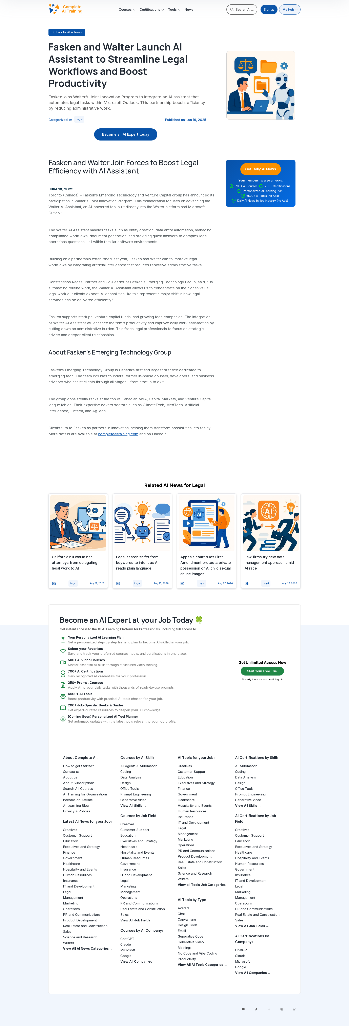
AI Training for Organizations (85, 794)
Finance (69, 852)
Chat (181, 914)
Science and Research (80, 937)
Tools (172, 9)
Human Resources (77, 875)
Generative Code (190, 936)
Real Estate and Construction (85, 926)
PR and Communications (82, 915)
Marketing (70, 903)
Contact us (71, 772)
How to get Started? (78, 766)
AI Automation (246, 766)
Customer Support (77, 835)
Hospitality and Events (80, 869)
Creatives (70, 830)
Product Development (80, 920)
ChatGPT (127, 939)
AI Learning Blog (76, 806)
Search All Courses (78, 789)
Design (125, 783)
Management (73, 898)
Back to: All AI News (69, 32)
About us (70, 777)
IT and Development (78, 886)
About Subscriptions (79, 783)
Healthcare (71, 864)
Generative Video (133, 800)
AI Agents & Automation (138, 766)
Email (182, 931)
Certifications (150, 9)
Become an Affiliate (78, 800)
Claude (125, 944)
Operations (71, 909)
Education (70, 841)
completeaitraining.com (118, 434)
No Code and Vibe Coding (197, 953)
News (189, 9)
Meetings (184, 948)
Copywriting (187, 919)
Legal (79, 119)
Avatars (183, 908)
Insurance (71, 881)
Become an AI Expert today (125, 134)
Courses (125, 9)
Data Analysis (130, 777)
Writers (68, 943)
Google (125, 956)
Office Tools (129, 789)
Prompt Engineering (135, 794)
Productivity (187, 959)
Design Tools (188, 925)
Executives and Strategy (81, 847)
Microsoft (127, 950)
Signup (269, 9)
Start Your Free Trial (262, 671)
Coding (125, 772)
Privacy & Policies (76, 811)
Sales (67, 931)
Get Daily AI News (260, 169)
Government (72, 858)
